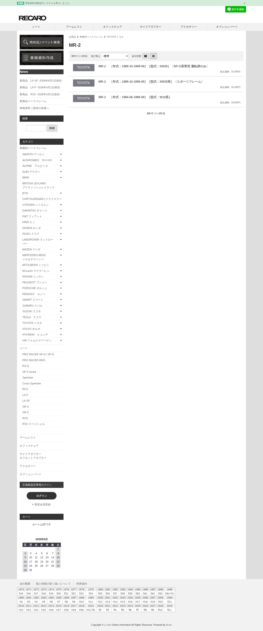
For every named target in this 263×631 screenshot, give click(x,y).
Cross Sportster (31, 383)
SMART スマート (32, 299)
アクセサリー (189, 26)
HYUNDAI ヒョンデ (35, 334)
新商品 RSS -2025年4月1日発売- (40, 94)
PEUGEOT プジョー (34, 282)
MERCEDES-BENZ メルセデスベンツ (39, 257)
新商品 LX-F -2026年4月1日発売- (40, 87)
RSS (25, 418)
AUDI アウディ (31, 171)
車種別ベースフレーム (91, 37)
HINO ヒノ (28, 222)
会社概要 (25, 583)
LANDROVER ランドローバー (37, 241)
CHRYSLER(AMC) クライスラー (42, 198)
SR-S (25, 406)
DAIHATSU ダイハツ (34, 210)
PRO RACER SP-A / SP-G (38, 354)
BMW (25, 177)
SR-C (25, 412)
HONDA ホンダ (31, 227)
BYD (25, 193)
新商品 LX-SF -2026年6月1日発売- (41, 80)
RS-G (25, 365)
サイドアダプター (150, 26)
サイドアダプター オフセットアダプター (41, 456)
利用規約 (81, 583)
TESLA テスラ (31, 317)
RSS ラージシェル (33, 423)
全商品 (72, 37)
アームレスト (74, 26)
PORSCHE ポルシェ (34, 288)
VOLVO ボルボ (31, 328)
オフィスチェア (112, 26)
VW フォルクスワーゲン (37, 340)
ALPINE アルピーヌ (35, 165)
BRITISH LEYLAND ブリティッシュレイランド (43, 185)
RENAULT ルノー (33, 294)
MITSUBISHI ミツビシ (35, 264)
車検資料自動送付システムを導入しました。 (48, 3)
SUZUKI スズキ (31, 311)
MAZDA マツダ (31, 249)
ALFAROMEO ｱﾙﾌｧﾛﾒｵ (37, 160)
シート (36, 26)
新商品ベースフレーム (33, 101)
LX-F (25, 395)
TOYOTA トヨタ (115, 37)
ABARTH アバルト (33, 154)
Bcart (169, 625)
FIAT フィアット (32, 216)
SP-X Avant (29, 371)
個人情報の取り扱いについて (53, 583)
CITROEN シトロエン (35, 204)
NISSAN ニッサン (33, 276)
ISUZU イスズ (30, 233)
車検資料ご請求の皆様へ (34, 108)
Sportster (27, 377)
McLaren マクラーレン (36, 270)
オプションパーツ (227, 26)
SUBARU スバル (32, 305)
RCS (25, 389)
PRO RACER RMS (33, 360)
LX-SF (26, 400)
